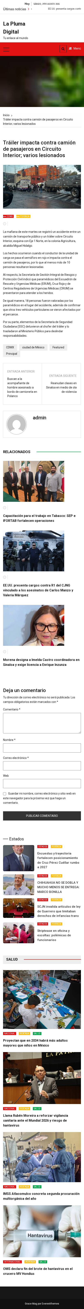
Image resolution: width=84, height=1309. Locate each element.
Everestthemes (50, 1303)
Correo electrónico (16, 758)
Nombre (9, 740)
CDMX (10, 216)
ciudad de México (33, 347)
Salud (37, 1033)
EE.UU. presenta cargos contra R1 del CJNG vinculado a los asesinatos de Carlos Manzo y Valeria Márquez (38, 590)
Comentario (11, 709)
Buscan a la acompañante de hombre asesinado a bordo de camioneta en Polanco (22, 387)
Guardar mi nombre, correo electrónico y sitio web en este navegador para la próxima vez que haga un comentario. (39, 798)
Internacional (12, 1262)
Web (6, 775)
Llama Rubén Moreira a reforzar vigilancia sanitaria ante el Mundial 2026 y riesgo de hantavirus (35, 1120)
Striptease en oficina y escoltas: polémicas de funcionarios (54, 935)
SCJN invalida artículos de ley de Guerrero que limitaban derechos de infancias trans (58, 911)
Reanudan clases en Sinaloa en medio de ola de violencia (61, 387)
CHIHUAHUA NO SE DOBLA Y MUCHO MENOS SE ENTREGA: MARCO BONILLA (58, 887)
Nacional (9, 1033)
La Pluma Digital (14, 28)
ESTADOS (42, 846)
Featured (58, 347)
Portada (24, 216)
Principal (11, 353)
